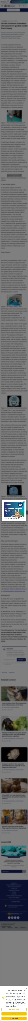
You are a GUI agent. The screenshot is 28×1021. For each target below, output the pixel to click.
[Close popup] (24, 502)
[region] (14, 1003)
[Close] (26, 988)
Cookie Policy (13, 1006)
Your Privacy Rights (14, 1009)
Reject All (14, 1014)
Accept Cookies (14, 1018)
